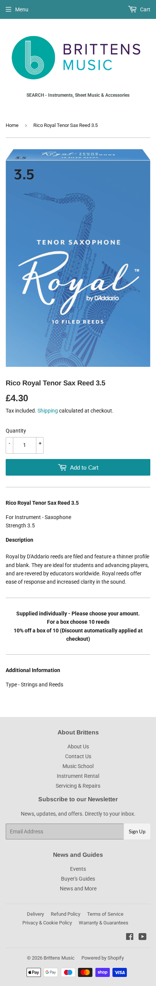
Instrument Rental (78, 776)
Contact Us (78, 756)
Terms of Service (105, 914)
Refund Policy (65, 914)
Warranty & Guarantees (103, 923)
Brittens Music (59, 958)
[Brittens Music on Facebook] (130, 938)
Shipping (47, 411)
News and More (78, 889)
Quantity (16, 431)
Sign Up (137, 831)
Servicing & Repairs (78, 786)
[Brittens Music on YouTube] (143, 938)
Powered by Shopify (102, 958)
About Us (78, 746)
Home (12, 125)
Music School (78, 766)
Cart (144, 9)
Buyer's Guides (78, 879)
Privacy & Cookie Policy (47, 923)
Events (78, 869)
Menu (21, 9)
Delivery (35, 914)
